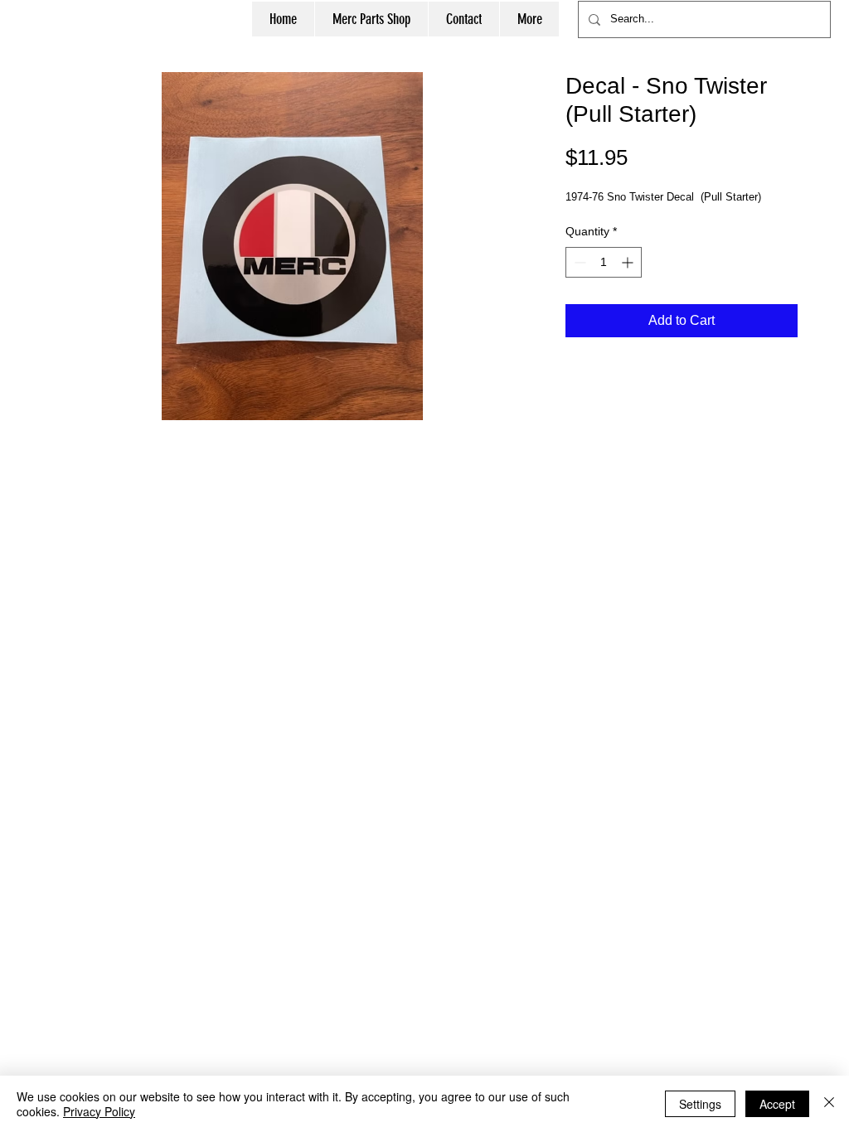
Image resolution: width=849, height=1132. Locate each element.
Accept (777, 1104)
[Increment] (629, 262)
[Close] (829, 1104)
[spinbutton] (604, 262)
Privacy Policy (99, 1111)
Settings (700, 1104)
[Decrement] (578, 262)
